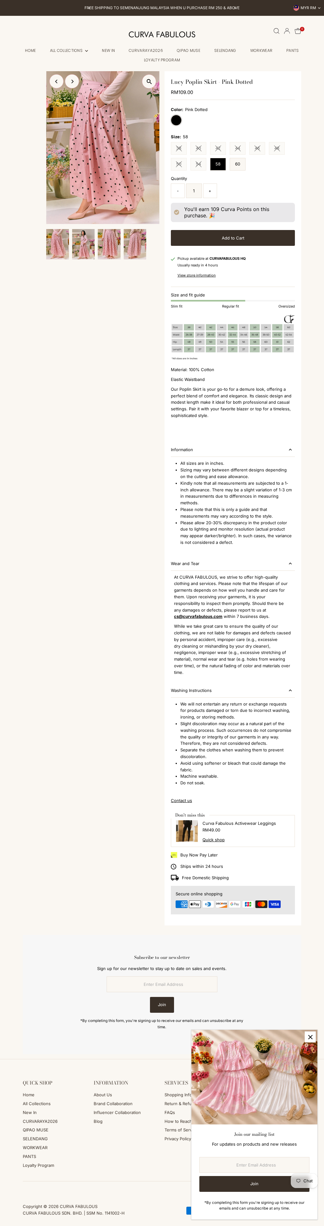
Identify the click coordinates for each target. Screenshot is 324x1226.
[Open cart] (298, 31)
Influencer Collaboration (117, 1112)
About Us (103, 1094)
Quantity (179, 178)
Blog (98, 1121)
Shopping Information (186, 1094)
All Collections (67, 50)
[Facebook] (25, 1189)
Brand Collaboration (113, 1103)
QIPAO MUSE (188, 50)
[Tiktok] (41, 1189)
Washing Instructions (191, 690)
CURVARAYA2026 (146, 50)
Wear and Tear (185, 563)
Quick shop (213, 840)
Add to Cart (233, 237)
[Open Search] (276, 31)
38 (181, 149)
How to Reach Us (182, 1121)
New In (108, 50)
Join (162, 1004)
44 (240, 149)
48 (279, 149)
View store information (197, 275)
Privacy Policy (178, 1138)
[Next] (234, 8)
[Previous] (89, 8)
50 (181, 164)
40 (201, 149)
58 (218, 163)
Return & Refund (181, 1103)
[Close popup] (310, 1036)
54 (201, 164)
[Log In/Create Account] (287, 31)
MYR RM (308, 7)
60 (237, 163)
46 (260, 149)
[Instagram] (33, 1189)
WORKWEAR (261, 50)
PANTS (292, 50)
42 (220, 149)
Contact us (181, 801)
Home (30, 50)
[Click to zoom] (149, 81)
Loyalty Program (162, 60)
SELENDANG (225, 50)
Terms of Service (181, 1129)
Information (182, 449)
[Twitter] (50, 1189)
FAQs (170, 1112)
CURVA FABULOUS (78, 1206)
